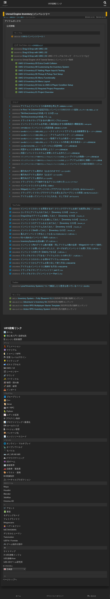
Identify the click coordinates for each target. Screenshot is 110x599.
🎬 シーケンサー (11, 371)
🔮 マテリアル (10, 350)
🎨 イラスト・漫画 (12, 472)
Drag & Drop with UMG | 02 (34, 52)
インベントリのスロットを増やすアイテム (45, 259)
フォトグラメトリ (12, 519)
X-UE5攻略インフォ (12, 555)
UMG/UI (12, 17)
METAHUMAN (10, 530)
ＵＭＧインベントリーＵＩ (33, 36)
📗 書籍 (7, 511)
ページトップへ (10, 579)
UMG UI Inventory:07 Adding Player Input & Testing (41, 70)
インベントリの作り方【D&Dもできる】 (44, 252)
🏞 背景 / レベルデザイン (15, 357)
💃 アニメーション (12, 346)
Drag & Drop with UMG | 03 (34, 49)
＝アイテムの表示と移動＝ (63, 160)
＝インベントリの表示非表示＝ (65, 164)
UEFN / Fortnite (11, 540)
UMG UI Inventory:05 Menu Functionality (36, 78)
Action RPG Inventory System (36, 309)
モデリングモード (12, 515)
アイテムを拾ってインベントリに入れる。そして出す (50, 196)
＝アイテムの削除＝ (60, 156)
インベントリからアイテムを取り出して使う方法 (48, 263)
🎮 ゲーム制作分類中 (13, 544)
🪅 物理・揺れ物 (11, 382)
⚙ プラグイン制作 (12, 418)
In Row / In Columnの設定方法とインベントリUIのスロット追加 (59, 109)
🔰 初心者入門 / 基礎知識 (15, 336)
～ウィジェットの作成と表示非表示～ (58, 142)
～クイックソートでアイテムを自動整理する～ (62, 131)
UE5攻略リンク (13, 328)
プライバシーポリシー (55, 596)
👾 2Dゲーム (9, 461)
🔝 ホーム (8, 332)
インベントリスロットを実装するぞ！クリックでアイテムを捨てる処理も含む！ (64, 208)
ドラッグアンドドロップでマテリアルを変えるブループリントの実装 (60, 193)
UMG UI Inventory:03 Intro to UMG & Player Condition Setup (45, 85)
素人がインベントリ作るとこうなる (49, 234)
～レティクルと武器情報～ (49, 146)
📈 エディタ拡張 (11, 415)
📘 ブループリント (12, 397)
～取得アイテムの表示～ (52, 138)
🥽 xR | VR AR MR (12, 454)
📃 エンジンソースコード (15, 436)
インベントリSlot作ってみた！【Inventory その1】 (48, 230)
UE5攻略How (9, 558)
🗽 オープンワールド (13, 447)
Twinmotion (9, 537)
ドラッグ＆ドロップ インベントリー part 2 (42, 270)
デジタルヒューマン (13, 533)
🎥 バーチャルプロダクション (17, 479)
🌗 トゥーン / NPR (12, 354)
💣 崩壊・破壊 (10, 386)
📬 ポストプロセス (12, 364)
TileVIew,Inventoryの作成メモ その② (39, 113)
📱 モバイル (9, 451)
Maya (6, 487)
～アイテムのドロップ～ (52, 135)
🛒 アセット (9, 508)
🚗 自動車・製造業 (12, 469)
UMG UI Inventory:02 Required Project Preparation (41, 88)
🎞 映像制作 (9, 476)
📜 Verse (8, 404)
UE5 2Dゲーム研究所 (13, 562)
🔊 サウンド (9, 375)
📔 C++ (7, 400)
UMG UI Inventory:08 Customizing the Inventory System (43, 67)
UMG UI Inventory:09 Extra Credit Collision (37, 63)
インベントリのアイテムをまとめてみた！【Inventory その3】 (53, 223)
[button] (101, 425)
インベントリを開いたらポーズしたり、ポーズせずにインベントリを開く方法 (61, 248)
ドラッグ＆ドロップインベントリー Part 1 (41, 273)
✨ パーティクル (11, 379)
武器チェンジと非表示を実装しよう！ (44, 149)
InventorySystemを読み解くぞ (39, 241)
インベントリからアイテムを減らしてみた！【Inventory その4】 (54, 219)
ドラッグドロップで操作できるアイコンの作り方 (49, 182)
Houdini (7, 490)
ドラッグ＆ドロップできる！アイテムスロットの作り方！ (52, 255)
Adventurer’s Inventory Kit (35, 302)
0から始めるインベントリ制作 (39, 237)
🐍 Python (8, 411)
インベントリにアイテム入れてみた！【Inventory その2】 (51, 227)
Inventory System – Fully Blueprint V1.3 (36, 298)
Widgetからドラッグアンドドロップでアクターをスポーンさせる (58, 189)
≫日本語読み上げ (37, 45)
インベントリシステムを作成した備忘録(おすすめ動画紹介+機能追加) (56, 124)
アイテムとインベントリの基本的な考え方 (46, 106)
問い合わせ (91, 596)
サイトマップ (10, 551)
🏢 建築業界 (9, 465)
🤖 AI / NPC (9, 407)
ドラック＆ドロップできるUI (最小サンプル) (44, 120)
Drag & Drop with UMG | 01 (34, 56)
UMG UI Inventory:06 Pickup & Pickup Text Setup (40, 74)
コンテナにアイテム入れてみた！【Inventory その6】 (49, 212)
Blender (7, 494)
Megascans (9, 522)
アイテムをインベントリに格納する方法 (44, 266)
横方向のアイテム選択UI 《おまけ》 (42, 174)
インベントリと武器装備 (44, 128)
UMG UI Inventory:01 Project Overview (35, 92)
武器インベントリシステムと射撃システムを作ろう (50, 153)
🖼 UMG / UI (9, 368)
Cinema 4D (9, 501)
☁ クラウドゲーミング (14, 458)
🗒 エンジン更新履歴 (13, 339)
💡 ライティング (11, 361)
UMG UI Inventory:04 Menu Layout (34, 81)
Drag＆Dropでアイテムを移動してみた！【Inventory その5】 (52, 216)
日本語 (9, 569)
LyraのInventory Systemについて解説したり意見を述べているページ (55, 286)
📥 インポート (10, 390)
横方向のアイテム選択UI (37, 178)
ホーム (6, 17)
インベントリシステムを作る (37, 185)
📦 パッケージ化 (11, 433)
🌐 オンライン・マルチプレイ (17, 443)
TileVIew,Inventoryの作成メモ (36, 117)
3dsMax (7, 497)
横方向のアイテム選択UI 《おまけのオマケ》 (46, 171)
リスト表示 (20, 17)
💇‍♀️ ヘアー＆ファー (12, 526)
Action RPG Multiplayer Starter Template (41, 305)
